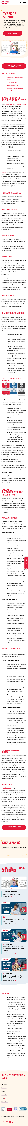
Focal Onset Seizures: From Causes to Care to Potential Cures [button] (13, 949)
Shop (2, 1098)
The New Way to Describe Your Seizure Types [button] (14, 921)
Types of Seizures (12, 82)
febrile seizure (7, 788)
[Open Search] (21, 3)
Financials (3, 1088)
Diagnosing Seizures (12, 85)
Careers (3, 1091)
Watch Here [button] (6, 897)
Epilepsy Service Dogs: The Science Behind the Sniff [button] (13, 977)
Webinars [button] (9, 917)
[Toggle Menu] (24, 2)
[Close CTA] (27, 569)
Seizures (3, 172)
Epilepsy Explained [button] (11, 891)
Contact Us (4, 1095)
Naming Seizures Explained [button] (13, 894)
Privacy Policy (4, 1102)
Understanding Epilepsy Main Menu (14, 65)
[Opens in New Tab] (3, 1111)
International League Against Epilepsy (15, 104)
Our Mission (4, 1084)
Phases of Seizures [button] (12, 33)
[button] (6, 3)
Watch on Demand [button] (8, 924)
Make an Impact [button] (26, 563)
